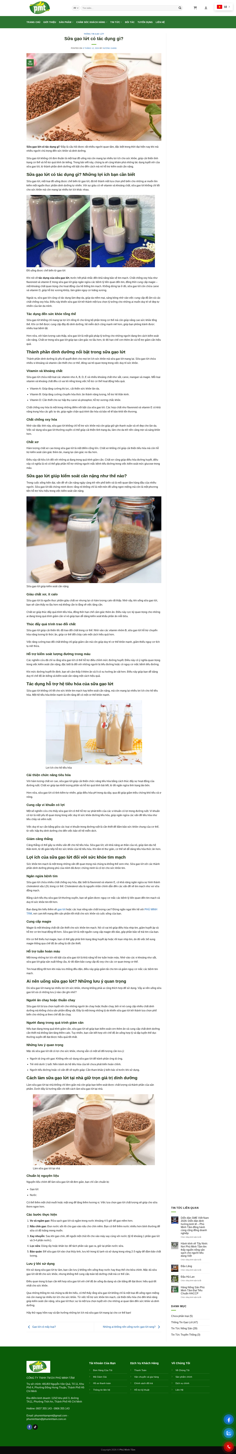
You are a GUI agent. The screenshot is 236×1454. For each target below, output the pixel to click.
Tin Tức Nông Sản (181, 1328)
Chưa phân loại (180, 1316)
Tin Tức (115, 22)
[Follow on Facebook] (29, 1427)
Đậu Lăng (186, 1266)
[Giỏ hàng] (195, 8)
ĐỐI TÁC (130, 22)
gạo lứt (61, 909)
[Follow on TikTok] (35, 1427)
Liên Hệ (160, 22)
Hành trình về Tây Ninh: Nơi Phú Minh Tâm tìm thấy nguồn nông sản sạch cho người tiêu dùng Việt (194, 1249)
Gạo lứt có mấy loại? (44, 1326)
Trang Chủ (33, 22)
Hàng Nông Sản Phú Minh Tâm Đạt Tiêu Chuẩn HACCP (193, 1290)
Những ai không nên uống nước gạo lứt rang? (129, 1326)
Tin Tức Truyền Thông (184, 1334)
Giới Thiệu (49, 22)
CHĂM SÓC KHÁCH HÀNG (90, 22)
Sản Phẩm (65, 22)
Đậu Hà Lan (188, 1276)
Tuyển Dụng (145, 22)
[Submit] (180, 8)
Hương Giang (110, 48)
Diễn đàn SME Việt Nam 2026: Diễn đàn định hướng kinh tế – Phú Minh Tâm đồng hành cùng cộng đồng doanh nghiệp (195, 1225)
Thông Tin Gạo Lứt (94, 34)
